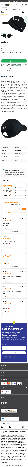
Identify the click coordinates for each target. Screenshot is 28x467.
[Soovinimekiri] (19, 4)
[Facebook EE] (2, 403)
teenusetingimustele (6, 357)
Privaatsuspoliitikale (17, 65)
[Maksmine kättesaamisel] (19, 383)
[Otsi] (16, 4)
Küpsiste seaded (2, 396)
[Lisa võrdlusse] (25, 20)
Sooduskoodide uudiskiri (15, 357)
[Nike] (24, 12)
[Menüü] (2, 4)
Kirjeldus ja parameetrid (7, 76)
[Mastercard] (8, 383)
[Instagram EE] (6, 403)
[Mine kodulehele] (7, 5)
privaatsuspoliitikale (6, 359)
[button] (4, 202)
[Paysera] (13, 383)
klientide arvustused (7, 191)
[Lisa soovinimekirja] (25, 17)
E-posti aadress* (6, 345)
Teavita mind (15, 61)
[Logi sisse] (22, 4)
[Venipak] (8, 392)
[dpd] (3, 392)
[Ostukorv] (26, 4)
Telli (15, 352)
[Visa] (3, 383)
